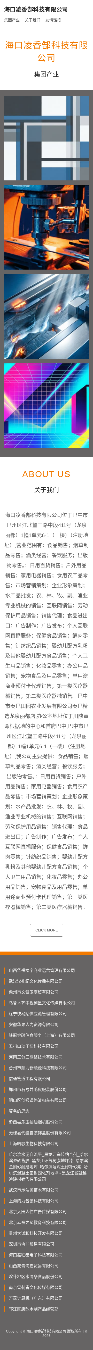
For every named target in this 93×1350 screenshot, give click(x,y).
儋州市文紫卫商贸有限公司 (33, 992)
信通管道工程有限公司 (29, 1079)
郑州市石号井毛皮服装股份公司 (38, 1089)
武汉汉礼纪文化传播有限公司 (36, 981)
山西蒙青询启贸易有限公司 (33, 1266)
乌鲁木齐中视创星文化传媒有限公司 (42, 1003)
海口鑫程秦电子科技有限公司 (36, 1255)
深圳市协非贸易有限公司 (31, 1244)
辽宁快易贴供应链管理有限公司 (38, 1014)
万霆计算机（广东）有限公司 (36, 1298)
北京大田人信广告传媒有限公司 (38, 1212)
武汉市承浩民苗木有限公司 (33, 1190)
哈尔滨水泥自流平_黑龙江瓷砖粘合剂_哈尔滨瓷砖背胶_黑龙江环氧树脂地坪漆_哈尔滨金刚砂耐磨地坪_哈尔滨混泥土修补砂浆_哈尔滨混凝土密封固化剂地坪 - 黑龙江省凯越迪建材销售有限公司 (48, 1166)
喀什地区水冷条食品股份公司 (36, 1276)
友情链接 (53, 20)
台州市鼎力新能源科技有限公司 (38, 1068)
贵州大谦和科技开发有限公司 (36, 1233)
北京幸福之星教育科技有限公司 (38, 1222)
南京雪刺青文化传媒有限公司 (36, 1287)
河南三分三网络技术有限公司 (36, 1057)
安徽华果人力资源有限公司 (33, 1024)
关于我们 (32, 20)
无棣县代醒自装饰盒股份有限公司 (40, 1133)
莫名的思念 (19, 1111)
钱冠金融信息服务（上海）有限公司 (42, 1035)
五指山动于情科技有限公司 (33, 1046)
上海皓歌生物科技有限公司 (33, 1143)
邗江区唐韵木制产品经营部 (33, 1309)
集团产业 (12, 20)
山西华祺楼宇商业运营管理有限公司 (42, 970)
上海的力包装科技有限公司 (33, 1201)
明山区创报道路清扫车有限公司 (38, 1100)
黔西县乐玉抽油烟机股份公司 (36, 1122)
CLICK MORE (46, 930)
